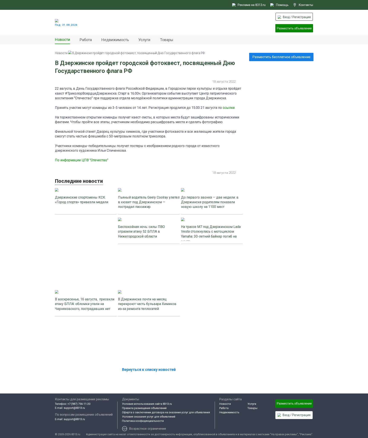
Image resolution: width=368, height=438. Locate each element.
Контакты (306, 5)
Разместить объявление (294, 28)
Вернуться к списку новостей (149, 369)
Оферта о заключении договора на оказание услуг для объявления (166, 412)
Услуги (144, 39)
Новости (62, 39)
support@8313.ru (74, 407)
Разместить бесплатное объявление (281, 57)
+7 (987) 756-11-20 (79, 403)
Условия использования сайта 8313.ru (147, 403)
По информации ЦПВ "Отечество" (81, 160)
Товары (166, 39)
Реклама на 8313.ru (252, 5)
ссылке (229, 108)
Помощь (282, 5)
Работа (86, 39)
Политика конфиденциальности (143, 420)
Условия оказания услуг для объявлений (148, 416)
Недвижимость (115, 39)
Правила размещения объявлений (144, 408)
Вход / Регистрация (297, 17)
